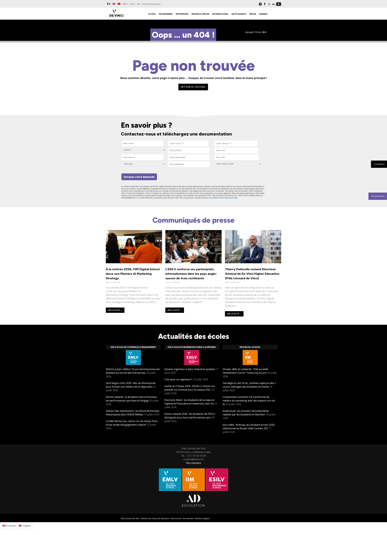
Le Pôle (152, 14)
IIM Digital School (250, 347)
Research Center (200, 14)
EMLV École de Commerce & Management (133, 347)
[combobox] (188, 143)
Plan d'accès (176, 518)
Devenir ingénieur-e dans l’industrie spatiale (189, 369)
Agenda (263, 14)
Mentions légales (202, 518)
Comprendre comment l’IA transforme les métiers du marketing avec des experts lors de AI (249, 400)
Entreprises (182, 14)
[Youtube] (278, 5)
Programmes (166, 14)
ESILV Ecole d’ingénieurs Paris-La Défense (192, 347)
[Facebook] (265, 5)
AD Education (163, 518)
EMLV (125, 4)
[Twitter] (269, 5)
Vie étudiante (238, 14)
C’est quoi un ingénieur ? (178, 379)
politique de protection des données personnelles (220, 198)
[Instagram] (260, 5)
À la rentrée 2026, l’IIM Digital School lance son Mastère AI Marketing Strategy (133, 273)
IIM (138, 4)
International (220, 14)
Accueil (249, 32)
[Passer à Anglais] (113, 4)
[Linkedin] (273, 5)
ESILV (132, 4)
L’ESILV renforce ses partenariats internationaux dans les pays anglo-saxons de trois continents (191, 273)
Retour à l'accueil (193, 86)
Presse (252, 14)
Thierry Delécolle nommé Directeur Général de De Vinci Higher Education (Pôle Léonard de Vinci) (252, 273)
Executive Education (151, 4)
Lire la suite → (115, 310)
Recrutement (193, 463)
